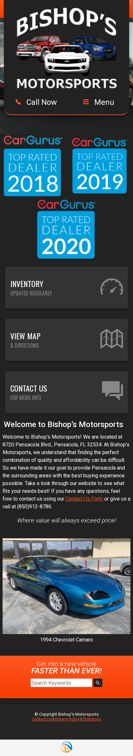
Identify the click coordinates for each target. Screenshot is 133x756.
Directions (92, 719)
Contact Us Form (84, 499)
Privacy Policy (67, 719)
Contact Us (42, 719)
